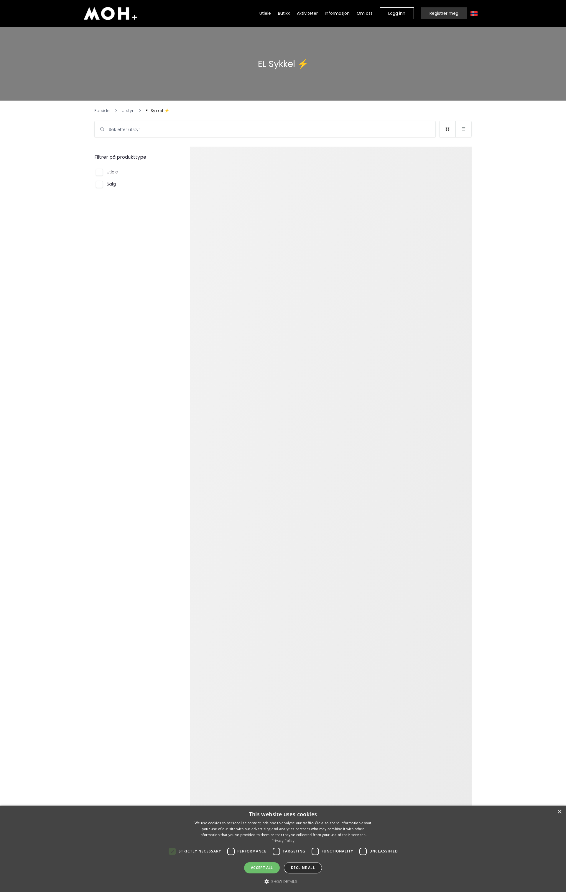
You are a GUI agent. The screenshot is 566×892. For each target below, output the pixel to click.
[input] (265, 129)
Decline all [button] (303, 867)
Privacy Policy (283, 840)
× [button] (559, 812)
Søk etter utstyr (124, 129)
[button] (397, 13)
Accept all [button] (262, 867)
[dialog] (283, 849)
